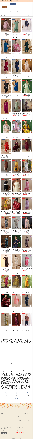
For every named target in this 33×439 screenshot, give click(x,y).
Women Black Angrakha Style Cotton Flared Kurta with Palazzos (6, 193)
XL (16, 56)
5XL (4, 57)
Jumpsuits (2, 387)
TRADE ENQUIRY (19, 423)
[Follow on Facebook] (1, 436)
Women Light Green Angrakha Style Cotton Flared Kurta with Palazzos (16, 114)
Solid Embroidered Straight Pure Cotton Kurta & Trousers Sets (16, 75)
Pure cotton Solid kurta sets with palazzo (6, 174)
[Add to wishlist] (10, 19)
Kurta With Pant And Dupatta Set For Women (6, 33)
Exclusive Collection (11, 389)
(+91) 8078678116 (18, 430)
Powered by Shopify (19, 438)
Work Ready (26, 388)
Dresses (28, 386)
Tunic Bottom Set (15, 386)
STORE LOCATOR (19, 420)
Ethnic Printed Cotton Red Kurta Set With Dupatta (16, 327)
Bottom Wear (23, 385)
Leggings (5, 386)
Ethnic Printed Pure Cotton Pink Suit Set (27, 269)
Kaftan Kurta (8, 385)
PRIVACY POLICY (26, 416)
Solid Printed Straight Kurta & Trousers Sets (27, 73)
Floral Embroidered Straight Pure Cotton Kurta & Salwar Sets (16, 250)
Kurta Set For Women (11, 384)
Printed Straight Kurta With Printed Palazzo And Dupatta (27, 231)
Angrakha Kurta (3, 385)
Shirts (14, 387)
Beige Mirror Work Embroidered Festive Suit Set (6, 134)
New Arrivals (3, 384)
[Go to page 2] (22, 333)
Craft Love (16, 389)
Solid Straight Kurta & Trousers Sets (6, 74)
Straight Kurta (25, 384)
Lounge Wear (11, 386)
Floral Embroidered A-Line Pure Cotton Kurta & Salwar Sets (6, 308)
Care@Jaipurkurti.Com (19, 427)
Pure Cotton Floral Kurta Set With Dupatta (16, 231)
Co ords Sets (11, 387)
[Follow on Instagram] (3, 436)
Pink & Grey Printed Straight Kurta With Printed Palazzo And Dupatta (16, 134)
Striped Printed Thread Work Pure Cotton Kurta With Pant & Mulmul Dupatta (16, 54)
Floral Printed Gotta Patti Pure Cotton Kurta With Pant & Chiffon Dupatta (16, 212)
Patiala (8, 386)
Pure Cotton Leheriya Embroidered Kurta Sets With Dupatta (16, 308)
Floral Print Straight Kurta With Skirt (27, 134)
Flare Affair (19, 388)
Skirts (29, 385)
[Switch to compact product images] (4, 15)
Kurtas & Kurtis (16, 384)
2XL (17, 137)
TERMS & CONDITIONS (27, 421)
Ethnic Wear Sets (12, 385)
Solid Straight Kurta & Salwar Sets (6, 95)
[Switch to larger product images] (1, 15)
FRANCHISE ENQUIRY (19, 421)
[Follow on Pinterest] (5, 436)
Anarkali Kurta (29, 384)
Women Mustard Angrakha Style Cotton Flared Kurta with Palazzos (16, 174)
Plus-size (16, 387)
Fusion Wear (25, 386)
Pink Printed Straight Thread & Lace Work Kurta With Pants (6, 289)
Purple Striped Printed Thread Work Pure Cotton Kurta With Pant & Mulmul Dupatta (27, 212)
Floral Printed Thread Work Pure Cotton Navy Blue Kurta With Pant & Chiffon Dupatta (27, 309)
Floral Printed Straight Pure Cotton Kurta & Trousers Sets (16, 270)
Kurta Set (17, 385)
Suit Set (20, 385)
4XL (13, 37)
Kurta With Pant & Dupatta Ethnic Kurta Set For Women (26, 153)
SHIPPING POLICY (26, 417)
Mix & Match (23, 388)
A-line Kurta (20, 384)
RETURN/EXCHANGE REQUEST (28, 420)
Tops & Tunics (7, 387)
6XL (16, 37)
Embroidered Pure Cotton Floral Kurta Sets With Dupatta (6, 269)
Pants (2, 386)
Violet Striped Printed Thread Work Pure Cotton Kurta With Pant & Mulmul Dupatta (26, 250)
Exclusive (6, 384)
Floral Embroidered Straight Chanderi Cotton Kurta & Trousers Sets (16, 193)
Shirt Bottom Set (21, 386)
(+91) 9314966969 (18, 429)
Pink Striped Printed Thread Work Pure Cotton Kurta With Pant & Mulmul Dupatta (26, 193)
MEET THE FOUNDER (19, 417)
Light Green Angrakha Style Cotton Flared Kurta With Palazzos (26, 94)
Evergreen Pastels (5, 389)
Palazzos (26, 385)
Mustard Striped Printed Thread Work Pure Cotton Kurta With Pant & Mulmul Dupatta (6, 327)
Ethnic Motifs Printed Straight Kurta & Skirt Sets (6, 212)
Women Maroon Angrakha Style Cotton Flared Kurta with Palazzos (16, 153)
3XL (1, 57)
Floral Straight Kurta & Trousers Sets (16, 34)
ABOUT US (18, 416)
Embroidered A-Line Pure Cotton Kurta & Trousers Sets (26, 289)
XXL (26, 57)
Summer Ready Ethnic (14, 388)
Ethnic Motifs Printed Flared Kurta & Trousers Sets (6, 231)
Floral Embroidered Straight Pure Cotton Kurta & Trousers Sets (6, 250)
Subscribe (4, 433)
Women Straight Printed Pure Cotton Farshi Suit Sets (27, 33)
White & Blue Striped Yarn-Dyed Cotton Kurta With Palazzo (27, 174)
